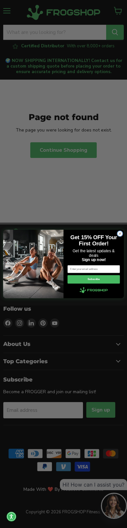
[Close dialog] (120, 234)
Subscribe (94, 279)
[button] (11, 516)
